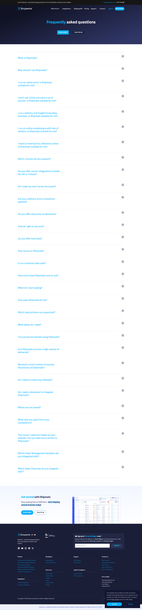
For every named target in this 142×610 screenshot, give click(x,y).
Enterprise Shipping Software (26, 567)
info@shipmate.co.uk (110, 2)
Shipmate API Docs (51, 562)
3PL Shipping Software (24, 565)
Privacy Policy (78, 573)
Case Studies (49, 573)
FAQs (47, 580)
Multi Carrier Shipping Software (27, 560)
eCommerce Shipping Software (26, 562)
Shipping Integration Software (26, 569)
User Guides (77, 562)
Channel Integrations (24, 585)
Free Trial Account (107, 567)
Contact (102, 9)
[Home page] (25, 8)
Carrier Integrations (23, 582)
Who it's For (55, 9)
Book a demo (105, 560)
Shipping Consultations (108, 562)
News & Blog (49, 576)
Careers (48, 578)
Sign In (110, 9)
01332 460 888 (120, 2)
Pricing (86, 9)
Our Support (77, 560)
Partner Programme (107, 569)
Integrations (66, 9)
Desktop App (49, 582)
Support (93, 9)
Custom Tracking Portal (24, 572)
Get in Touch (105, 565)
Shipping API (78, 9)
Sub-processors (78, 576)
